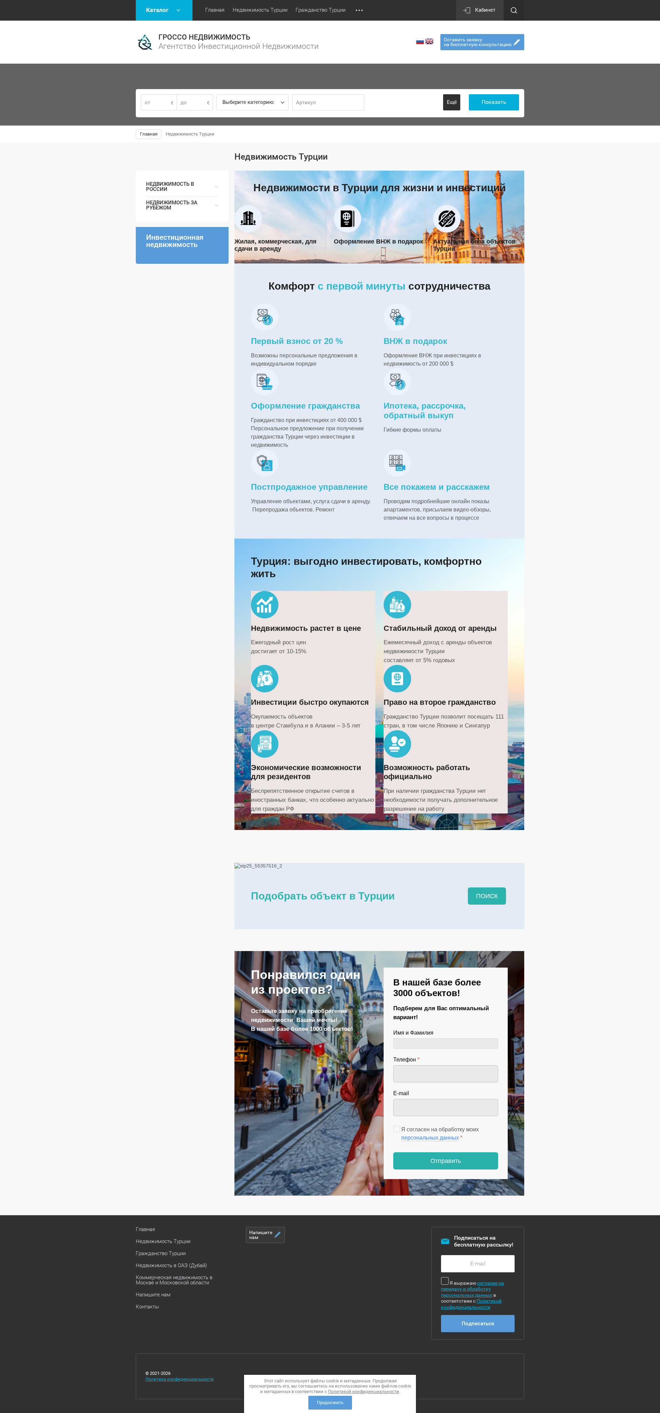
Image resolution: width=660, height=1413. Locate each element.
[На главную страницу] (145, 42)
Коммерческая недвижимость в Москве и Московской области (174, 1280)
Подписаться (478, 1323)
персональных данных (430, 1138)
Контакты (147, 1307)
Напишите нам (153, 1295)
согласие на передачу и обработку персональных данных (472, 1289)
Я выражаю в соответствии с (472, 1295)
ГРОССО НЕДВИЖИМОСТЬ (204, 37)
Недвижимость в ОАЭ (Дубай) (171, 1265)
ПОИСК (487, 896)
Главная (145, 1229)
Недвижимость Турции (163, 1241)
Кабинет (485, 10)
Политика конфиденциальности (179, 1379)
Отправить (445, 1160)
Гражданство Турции (161, 1253)
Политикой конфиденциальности (471, 1304)
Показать (494, 102)
